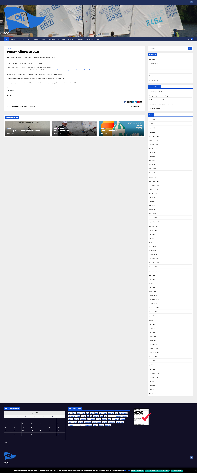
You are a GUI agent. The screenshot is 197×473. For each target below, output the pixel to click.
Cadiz (78, 416)
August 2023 (153, 230)
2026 (105, 413)
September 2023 (154, 226)
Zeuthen (101, 425)
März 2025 (152, 169)
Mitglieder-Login (93, 39)
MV (88, 419)
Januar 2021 (153, 340)
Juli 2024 (152, 197)
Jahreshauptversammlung (120, 416)
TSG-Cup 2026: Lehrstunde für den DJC (24, 131)
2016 (70, 413)
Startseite (14, 39)
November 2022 (154, 263)
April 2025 (152, 165)
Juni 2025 (152, 156)
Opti (109, 419)
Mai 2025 (152, 160)
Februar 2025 (153, 173)
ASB (116, 413)
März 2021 (152, 332)
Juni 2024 (152, 201)
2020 (78, 413)
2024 (96, 413)
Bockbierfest (72, 416)
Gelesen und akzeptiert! (137, 470)
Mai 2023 (152, 238)
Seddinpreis (88, 422)
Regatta (61, 39)
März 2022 (152, 287)
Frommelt (96, 416)
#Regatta (42, 57)
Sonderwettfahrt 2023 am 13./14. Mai (22, 106)
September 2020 (154, 352)
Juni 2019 (152, 385)
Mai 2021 (152, 324)
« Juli (5, 443)
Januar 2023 (153, 254)
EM (88, 416)
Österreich (108, 425)
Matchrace (83, 419)
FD (91, 416)
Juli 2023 (152, 234)
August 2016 (153, 393)
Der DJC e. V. (25, 39)
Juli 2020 (152, 361)
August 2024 (153, 193)
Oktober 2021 (153, 303)
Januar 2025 (153, 177)
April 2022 (152, 283)
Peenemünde (115, 419)
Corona (83, 416)
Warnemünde (120, 422)
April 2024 (152, 209)
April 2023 (152, 242)
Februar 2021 (153, 336)
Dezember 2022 (154, 259)
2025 (101, 413)
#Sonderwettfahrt (51, 57)
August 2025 (153, 148)
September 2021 (154, 308)
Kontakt (81, 39)
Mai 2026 (152, 128)
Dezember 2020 (154, 344)
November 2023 (154, 222)
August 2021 (153, 312)
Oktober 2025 (153, 140)
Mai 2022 (152, 279)
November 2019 (154, 373)
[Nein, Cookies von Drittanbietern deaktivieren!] (195, 470)
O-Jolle (98, 419)
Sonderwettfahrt (96, 422)
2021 (83, 413)
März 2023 (152, 246)
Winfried (79, 425)
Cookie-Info (127, 470)
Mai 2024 (152, 205)
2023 (92, 413)
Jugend (51, 39)
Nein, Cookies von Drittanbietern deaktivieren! (157, 470)
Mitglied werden (39, 39)
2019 (74, 413)
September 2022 (154, 271)
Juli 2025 (152, 152)
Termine (71, 39)
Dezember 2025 (154, 136)
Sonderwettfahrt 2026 (110, 131)
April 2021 (152, 328)
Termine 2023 (135, 106)
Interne (110, 416)
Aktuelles (56, 128)
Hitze (101, 416)
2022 (87, 413)
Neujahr (93, 419)
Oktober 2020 (153, 348)
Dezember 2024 (154, 181)
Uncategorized (153, 80)
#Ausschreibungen (27, 57)
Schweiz (81, 422)
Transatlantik (111, 422)
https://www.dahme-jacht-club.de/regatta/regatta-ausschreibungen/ (76, 70)
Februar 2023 (153, 250)
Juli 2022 (152, 275)
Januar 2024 (153, 218)
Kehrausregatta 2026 (155, 92)
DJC (6, 33)
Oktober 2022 (153, 267)
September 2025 (154, 144)
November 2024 (154, 185)
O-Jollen (104, 419)
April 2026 (152, 132)
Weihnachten (72, 425)
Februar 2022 (153, 291)
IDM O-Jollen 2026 (62, 131)
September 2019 (154, 377)
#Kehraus (36, 57)
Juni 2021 (152, 320)
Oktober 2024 (153, 189)
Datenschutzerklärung (176, 470)
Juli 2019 (152, 381)
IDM (106, 416)
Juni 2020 (152, 365)
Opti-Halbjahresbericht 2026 (157, 100)
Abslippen (110, 413)
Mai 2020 (152, 369)
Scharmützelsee (73, 422)
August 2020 (153, 357)
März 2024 (152, 214)
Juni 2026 (152, 124)
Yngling (95, 425)
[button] (188, 39)
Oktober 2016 (153, 389)
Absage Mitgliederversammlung (158, 96)
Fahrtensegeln (153, 63)
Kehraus (151, 72)
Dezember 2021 (154, 299)
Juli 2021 (152, 316)
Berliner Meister (123, 413)
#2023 (19, 57)
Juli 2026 (152, 120)
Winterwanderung (87, 425)
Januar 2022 (153, 295)
